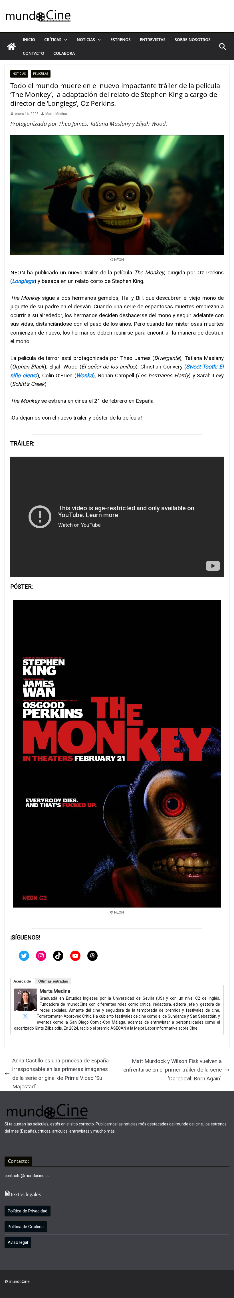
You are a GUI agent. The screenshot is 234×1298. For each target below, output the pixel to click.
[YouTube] (75, 956)
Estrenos (120, 39)
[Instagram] (41, 956)
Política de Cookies (26, 1226)
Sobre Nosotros (193, 39)
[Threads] (92, 956)
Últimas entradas (53, 981)
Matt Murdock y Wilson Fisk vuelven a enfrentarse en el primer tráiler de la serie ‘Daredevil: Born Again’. (172, 1070)
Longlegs (23, 281)
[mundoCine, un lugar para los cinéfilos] (11, 46)
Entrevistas (153, 39)
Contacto (33, 53)
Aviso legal (18, 1242)
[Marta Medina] (25, 992)
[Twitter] (24, 956)
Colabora (64, 53)
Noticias (86, 39)
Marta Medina (56, 114)
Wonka (84, 375)
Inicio (29, 39)
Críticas (52, 39)
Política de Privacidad (27, 1211)
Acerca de (22, 981)
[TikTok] (58, 956)
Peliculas (40, 73)
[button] (64, 40)
